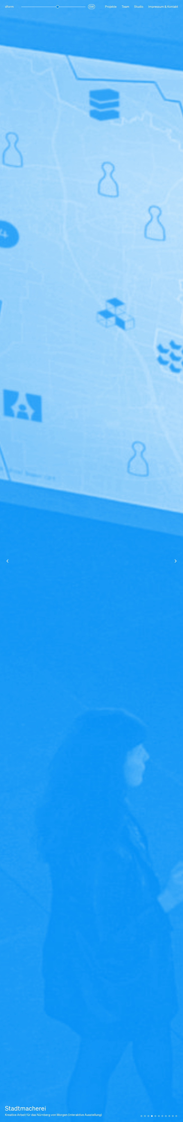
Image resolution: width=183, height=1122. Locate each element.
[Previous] (7, 561)
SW (91, 6)
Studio (138, 6)
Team (125, 6)
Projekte (111, 6)
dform (9, 6)
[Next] (175, 561)
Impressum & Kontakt (163, 6)
